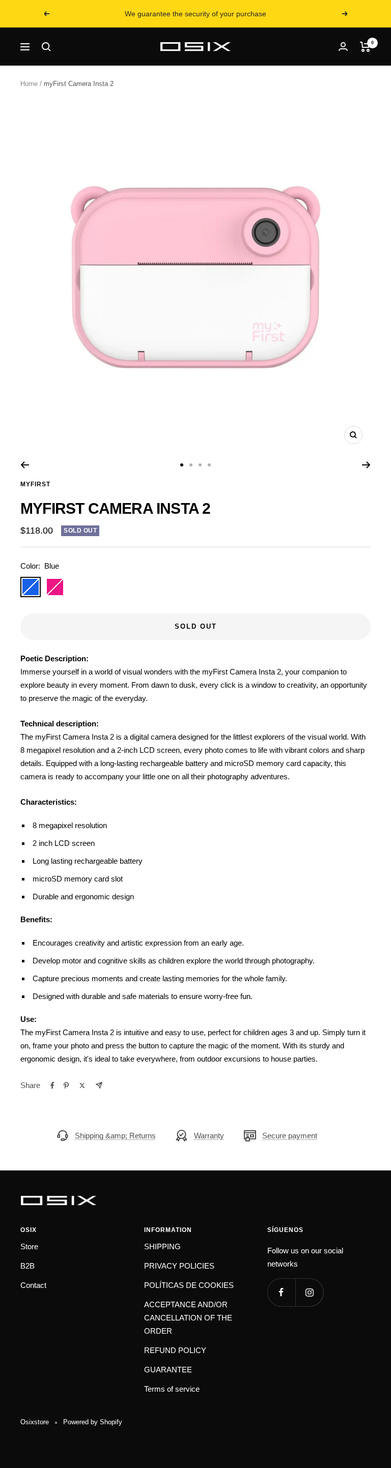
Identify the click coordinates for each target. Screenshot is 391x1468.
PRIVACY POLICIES (179, 1265)
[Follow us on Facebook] (281, 1292)
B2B (27, 1265)
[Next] (366, 464)
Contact (33, 1285)
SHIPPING (162, 1246)
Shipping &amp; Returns (115, 1135)
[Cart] (365, 47)
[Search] (46, 46)
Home (29, 83)
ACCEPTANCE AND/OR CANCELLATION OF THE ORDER (188, 1317)
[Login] (343, 46)
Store (29, 1246)
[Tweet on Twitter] (82, 1085)
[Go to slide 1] (181, 464)
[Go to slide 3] (200, 464)
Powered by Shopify (92, 1422)
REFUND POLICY (175, 1350)
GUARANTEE (168, 1369)
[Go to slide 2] (190, 464)
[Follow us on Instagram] (309, 1292)
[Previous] (24, 464)
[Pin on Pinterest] (66, 1085)
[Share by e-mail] (99, 1085)
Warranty (209, 1135)
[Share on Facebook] (52, 1085)
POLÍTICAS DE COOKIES (189, 1285)
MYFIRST (35, 484)
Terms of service (172, 1389)
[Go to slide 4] (209, 464)
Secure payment (289, 1135)
